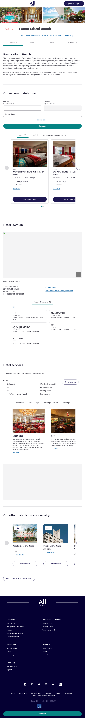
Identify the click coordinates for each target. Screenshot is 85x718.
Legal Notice (68, 693)
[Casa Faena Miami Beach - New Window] (25, 533)
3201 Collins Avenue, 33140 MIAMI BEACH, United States (42, 36)
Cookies (57, 693)
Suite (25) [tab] (34, 135)
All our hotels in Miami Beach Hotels (19, 578)
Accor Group (11, 623)
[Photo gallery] (42, 15)
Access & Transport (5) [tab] (42, 302)
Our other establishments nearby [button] (26, 515)
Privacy (48, 693)
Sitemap (9, 651)
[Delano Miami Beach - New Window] (55, 533)
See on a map (20, 554)
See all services (70, 382)
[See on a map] (42, 255)
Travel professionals (48, 630)
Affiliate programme (13, 636)
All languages (11, 655)
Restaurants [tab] (19, 403)
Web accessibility (12, 648)
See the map (68, 36)
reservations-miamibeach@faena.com (59, 291)
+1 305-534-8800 (52, 287)
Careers (9, 630)
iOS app (44, 651)
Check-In (8, 102)
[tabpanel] (42, 174)
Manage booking (12, 666)
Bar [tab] (30, 403)
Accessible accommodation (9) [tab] (54, 135)
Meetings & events (48, 626)
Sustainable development (15, 633)
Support (9, 670)
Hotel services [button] (13, 365)
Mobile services (47, 648)
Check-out (49, 102)
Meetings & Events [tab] (51, 403)
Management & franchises (15, 626)
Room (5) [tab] (22, 135)
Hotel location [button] (13, 225)
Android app (46, 655)
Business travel (47, 623)
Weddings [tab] (66, 403)
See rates (42, 714)
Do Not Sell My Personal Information (43, 695)
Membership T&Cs (36, 693)
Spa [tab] (37, 403)
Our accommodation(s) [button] (19, 93)
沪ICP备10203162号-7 (49, 701)
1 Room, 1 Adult (10, 114)
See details (16, 452)
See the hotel (25, 564)
